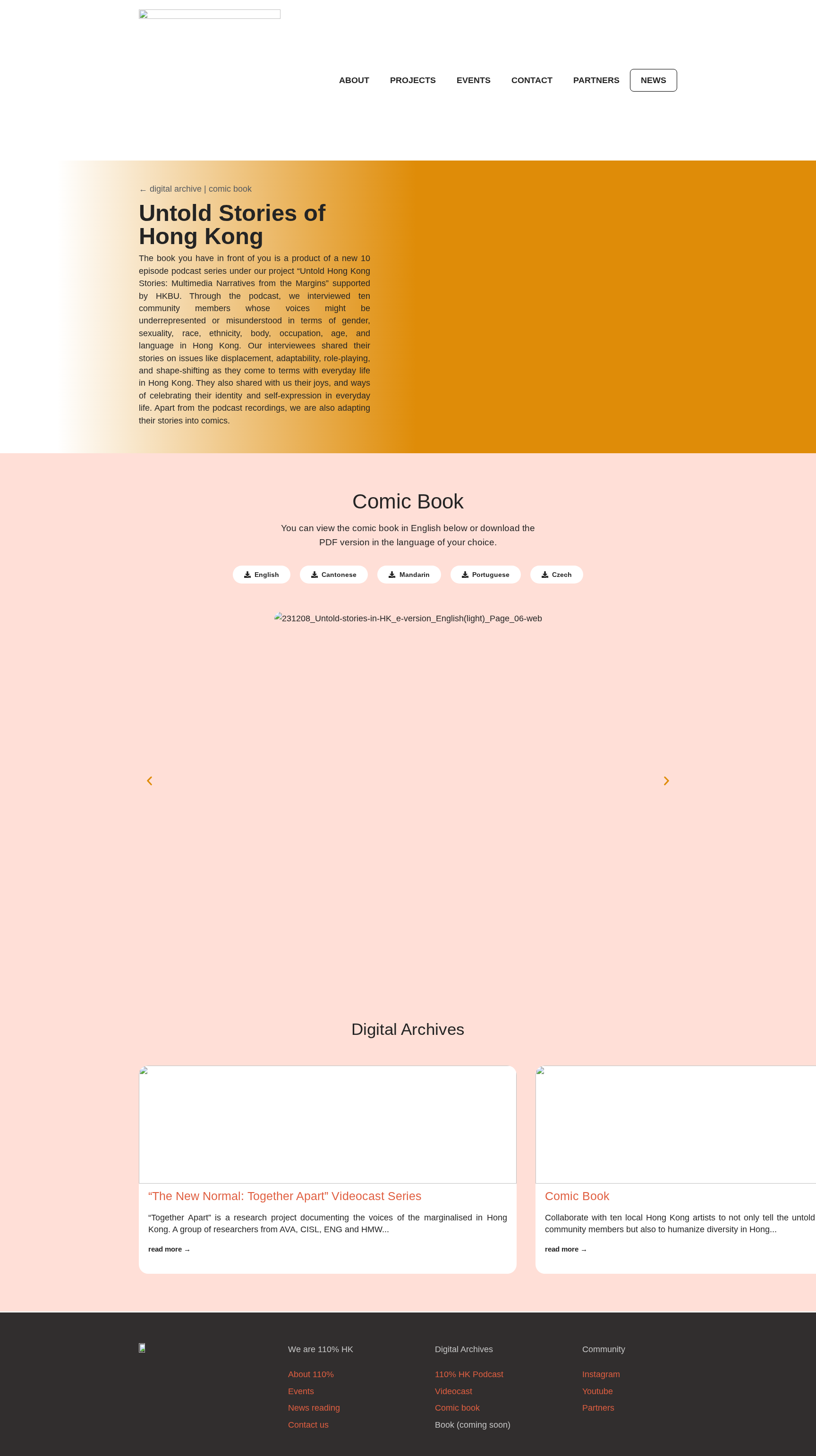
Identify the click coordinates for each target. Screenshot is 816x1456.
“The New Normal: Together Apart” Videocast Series (285, 1196)
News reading (314, 1408)
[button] (149, 781)
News (653, 80)
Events (474, 80)
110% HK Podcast (469, 1374)
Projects (413, 80)
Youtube (597, 1391)
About (354, 80)
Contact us (308, 1425)
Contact (531, 80)
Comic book (457, 1408)
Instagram (601, 1374)
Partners (596, 80)
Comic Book (577, 1196)
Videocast (453, 1391)
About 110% (311, 1374)
